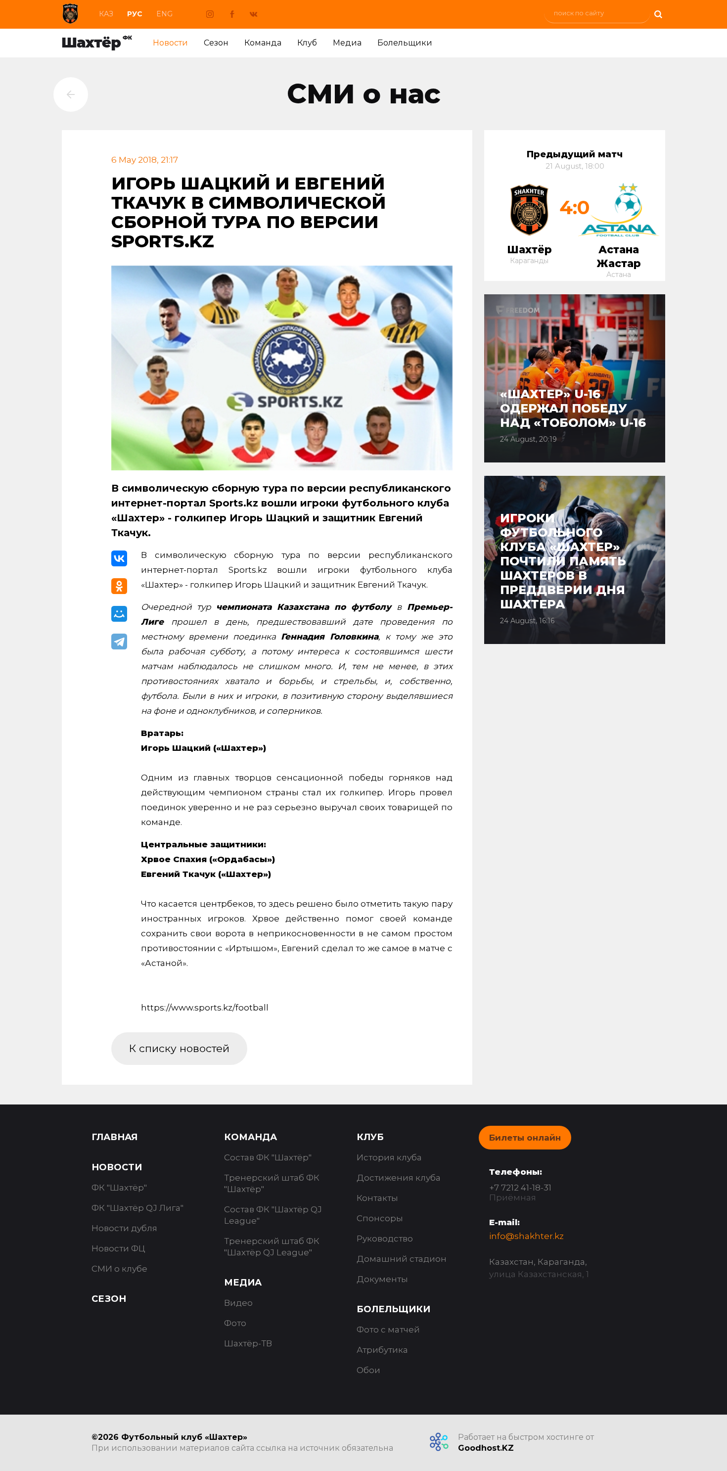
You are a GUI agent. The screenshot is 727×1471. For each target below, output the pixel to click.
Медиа (347, 42)
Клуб (307, 42)
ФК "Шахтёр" (119, 1188)
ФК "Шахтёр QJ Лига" (137, 1208)
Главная (114, 1137)
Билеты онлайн (525, 1138)
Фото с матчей (388, 1329)
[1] (657, 13)
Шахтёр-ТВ (248, 1343)
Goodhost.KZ (486, 1448)
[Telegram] (119, 641)
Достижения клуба (399, 1178)
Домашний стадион (402, 1259)
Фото (235, 1323)
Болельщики (404, 42)
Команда (262, 42)
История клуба (389, 1157)
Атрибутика (382, 1350)
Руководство (385, 1238)
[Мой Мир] (119, 614)
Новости (170, 42)
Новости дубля (124, 1228)
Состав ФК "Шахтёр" (268, 1157)
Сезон (216, 42)
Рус (134, 13)
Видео (238, 1303)
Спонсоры (380, 1218)
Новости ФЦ (118, 1248)
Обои (368, 1370)
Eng (164, 13)
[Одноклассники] (119, 586)
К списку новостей (179, 1048)
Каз (106, 13)
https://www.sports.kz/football (205, 1007)
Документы (382, 1279)
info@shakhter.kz (526, 1236)
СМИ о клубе (119, 1269)
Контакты (377, 1198)
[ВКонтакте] (119, 558)
